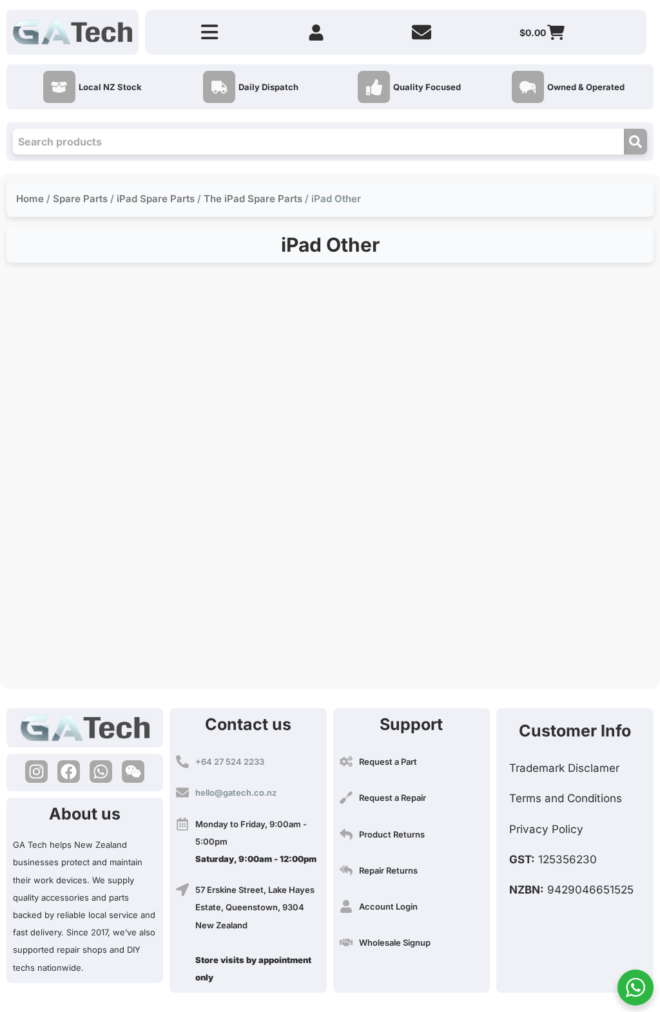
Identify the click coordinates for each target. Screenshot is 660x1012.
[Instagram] (36, 771)
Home (30, 198)
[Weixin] (133, 771)
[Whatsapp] (101, 771)
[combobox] (318, 142)
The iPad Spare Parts (253, 198)
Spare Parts (80, 198)
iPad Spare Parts (156, 198)
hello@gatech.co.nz (236, 792)
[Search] (635, 142)
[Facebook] (68, 771)
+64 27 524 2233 (229, 761)
